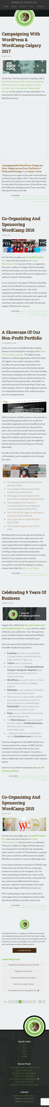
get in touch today (30, 568)
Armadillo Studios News (26, 776)
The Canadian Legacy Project (20, 526)
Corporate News (37, 907)
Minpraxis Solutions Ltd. (24, 971)
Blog (32, 6)
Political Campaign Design (29, 199)
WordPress (43, 201)
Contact (40, 6)
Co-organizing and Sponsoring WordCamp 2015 (21, 802)
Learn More (24, 950)
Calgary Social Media (29, 197)
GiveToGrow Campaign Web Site (22, 499)
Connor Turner (35, 171)
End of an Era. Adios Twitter (23, 984)
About (14, 6)
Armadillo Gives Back (27, 195)
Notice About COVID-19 (24, 1082)
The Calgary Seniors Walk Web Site (23, 519)
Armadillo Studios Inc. (24, 2)
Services (23, 6)
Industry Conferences (38, 314)
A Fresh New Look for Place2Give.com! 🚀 (23, 990)
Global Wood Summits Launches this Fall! (23, 965)
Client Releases (33, 575)
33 (40, 1002)
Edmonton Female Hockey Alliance (23, 978)
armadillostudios (28, 1101)
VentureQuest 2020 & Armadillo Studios (24, 1085)
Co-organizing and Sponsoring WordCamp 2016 (21, 224)
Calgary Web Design (33, 313)
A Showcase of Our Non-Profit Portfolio (22, 335)
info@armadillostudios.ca (26, 1096)
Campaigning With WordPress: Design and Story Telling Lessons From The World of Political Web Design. (22, 168)
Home (5, 6)
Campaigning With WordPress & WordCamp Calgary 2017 (21, 42)
